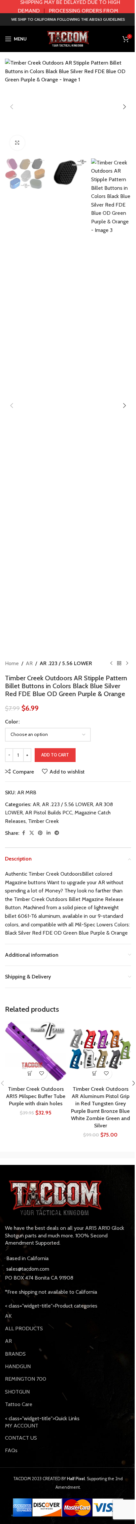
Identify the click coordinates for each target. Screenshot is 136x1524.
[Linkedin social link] (48, 833)
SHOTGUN (17, 1392)
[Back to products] (119, 663)
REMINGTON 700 (25, 1379)
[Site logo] (68, 38)
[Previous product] (111, 663)
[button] (11, 106)
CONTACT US (21, 1438)
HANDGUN (18, 1366)
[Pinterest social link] (40, 833)
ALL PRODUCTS (24, 1328)
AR (29, 663)
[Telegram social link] (56, 833)
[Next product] (127, 663)
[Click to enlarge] (17, 142)
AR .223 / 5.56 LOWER (66, 663)
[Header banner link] (68, 6)
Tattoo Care (18, 1404)
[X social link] (31, 833)
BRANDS (15, 1354)
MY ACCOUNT (21, 1426)
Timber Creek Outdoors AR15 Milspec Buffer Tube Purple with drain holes (35, 1096)
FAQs (11, 1450)
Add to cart (55, 754)
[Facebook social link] (23, 833)
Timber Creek (43, 821)
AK (8, 1316)
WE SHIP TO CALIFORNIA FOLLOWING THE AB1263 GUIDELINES (68, 19)
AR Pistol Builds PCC (48, 812)
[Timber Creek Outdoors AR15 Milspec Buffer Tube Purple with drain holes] (35, 1052)
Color (11, 722)
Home (12, 663)
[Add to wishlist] (41, 1073)
